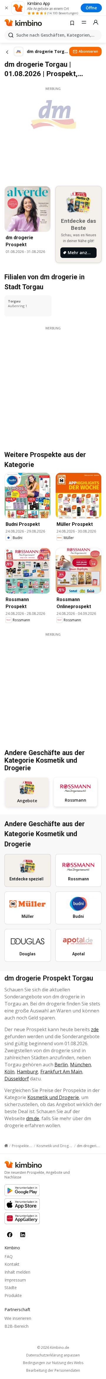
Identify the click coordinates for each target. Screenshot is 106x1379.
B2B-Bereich (16, 1326)
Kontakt (11, 1264)
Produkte (13, 1295)
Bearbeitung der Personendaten (53, 1370)
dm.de (32, 1118)
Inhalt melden (17, 1272)
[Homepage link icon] (6, 1145)
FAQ (8, 1256)
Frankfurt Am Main (61, 1071)
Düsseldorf (16, 1078)
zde (95, 1029)
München (80, 1064)
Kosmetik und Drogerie (53, 1097)
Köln (9, 1071)
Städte (10, 1287)
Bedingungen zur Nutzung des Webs (53, 1363)
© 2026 (53, 1347)
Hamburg (27, 1071)
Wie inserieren (17, 1318)
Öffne (91, 8)
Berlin (61, 1064)
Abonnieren (88, 51)
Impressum (15, 1280)
